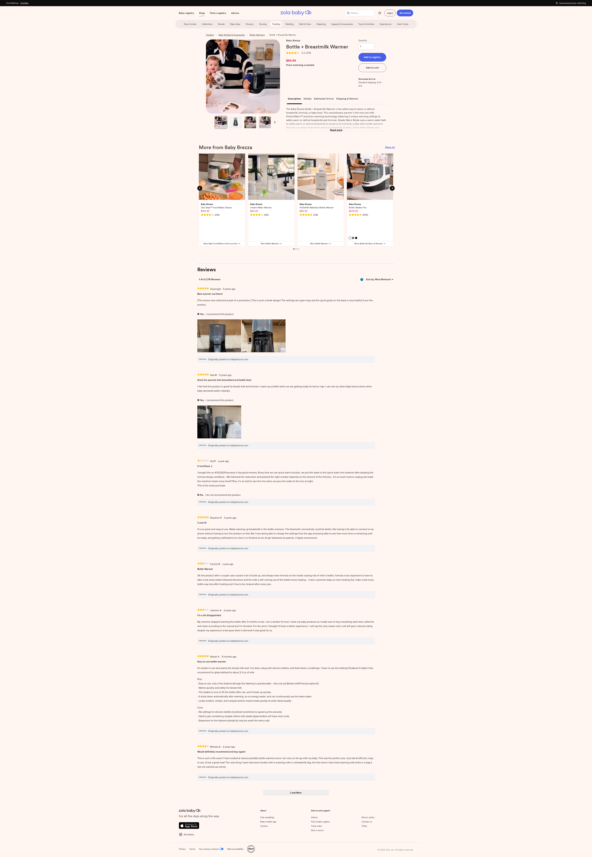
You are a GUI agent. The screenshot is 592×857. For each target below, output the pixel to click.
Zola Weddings (12, 3)
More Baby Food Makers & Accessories (221, 244)
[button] (372, 57)
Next (274, 122)
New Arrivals (190, 24)
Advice (235, 13)
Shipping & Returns (347, 98)
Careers (264, 826)
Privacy (182, 849)
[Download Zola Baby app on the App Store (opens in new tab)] (189, 825)
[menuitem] (383, 279)
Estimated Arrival (324, 98)
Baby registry (186, 13)
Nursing (263, 24)
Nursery (250, 24)
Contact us (367, 821)
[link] (292, 53)
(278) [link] (308, 53)
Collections (207, 24)
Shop (202, 13)
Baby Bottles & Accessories (232, 35)
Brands (221, 24)
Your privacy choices (208, 849)
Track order (316, 826)
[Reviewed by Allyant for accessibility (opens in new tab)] (251, 848)
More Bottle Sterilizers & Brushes (368, 244)
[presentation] (219, 336)
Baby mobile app (268, 821)
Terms (192, 849)
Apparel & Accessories (342, 24)
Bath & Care (305, 24)
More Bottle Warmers (270, 244)
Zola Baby (24, 3)
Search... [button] (355, 13)
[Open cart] (379, 13)
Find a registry (218, 13)
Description (294, 98)
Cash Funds (402, 24)
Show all (390, 147)
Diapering (321, 24)
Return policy (368, 817)
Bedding (290, 24)
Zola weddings (267, 817)
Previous (211, 122)
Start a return (317, 830)
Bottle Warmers (257, 35)
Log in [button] (390, 13)
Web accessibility (235, 849)
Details (307, 98)
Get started (405, 13)
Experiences (385, 24)
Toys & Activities (366, 24)
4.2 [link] (303, 53)
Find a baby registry (320, 821)
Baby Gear (235, 24)
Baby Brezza (293, 40)
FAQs (364, 826)
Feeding (276, 24)
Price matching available (300, 65)
